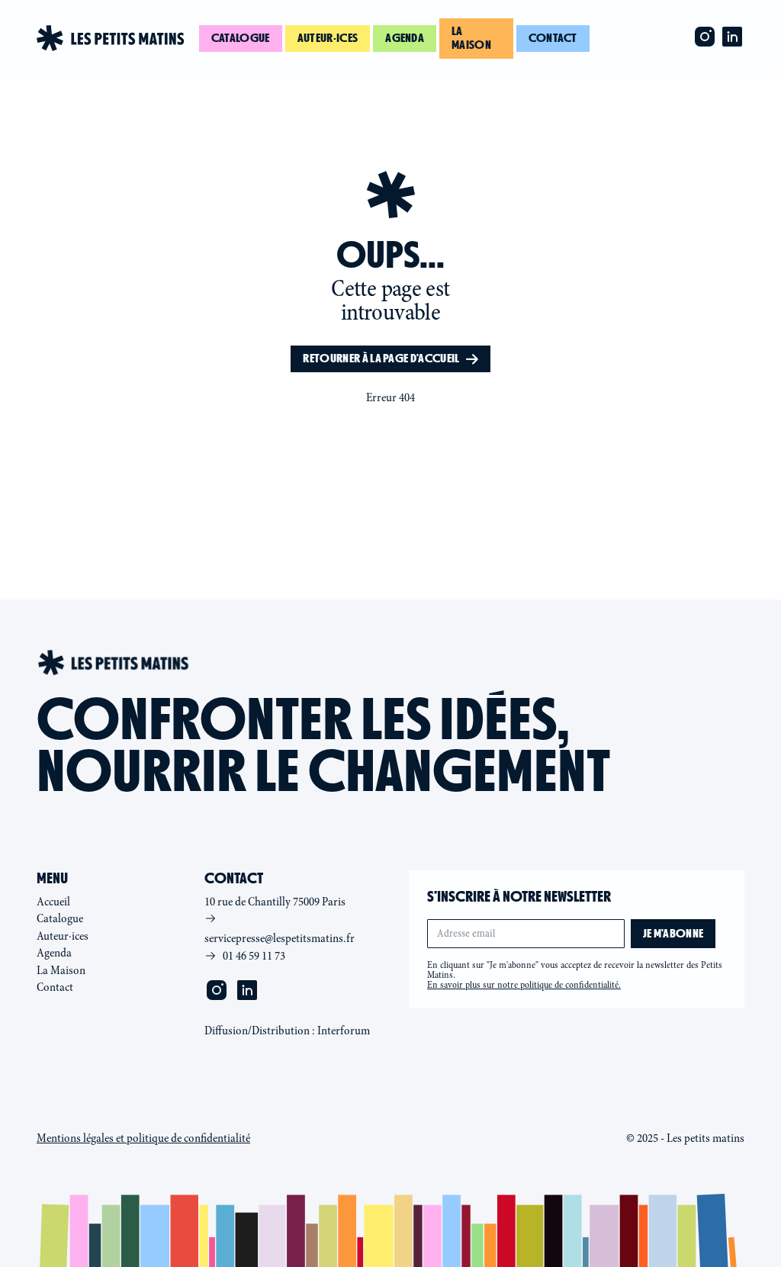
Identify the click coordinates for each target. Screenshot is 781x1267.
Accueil (53, 901)
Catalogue (240, 38)
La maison (471, 38)
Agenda (404, 38)
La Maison (61, 970)
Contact (553, 38)
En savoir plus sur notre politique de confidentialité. (524, 985)
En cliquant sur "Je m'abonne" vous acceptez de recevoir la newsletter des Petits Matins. (574, 974)
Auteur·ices (327, 38)
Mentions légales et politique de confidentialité (143, 1138)
